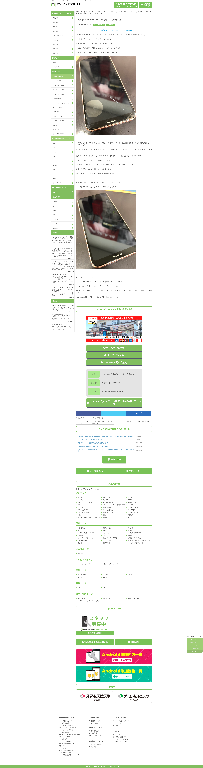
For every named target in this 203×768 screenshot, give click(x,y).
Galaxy (54, 147)
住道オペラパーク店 (134, 538)
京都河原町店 (107, 528)
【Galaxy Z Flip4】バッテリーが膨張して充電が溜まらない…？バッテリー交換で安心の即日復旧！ (62, 263)
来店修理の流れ (57, 62)
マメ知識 (55, 210)
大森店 (80, 515)
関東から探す (56, 18)
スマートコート (57, 129)
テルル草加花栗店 (83, 512)
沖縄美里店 (106, 598)
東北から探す (56, 31)
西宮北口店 (131, 528)
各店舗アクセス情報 (95, 744)
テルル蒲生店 (107, 507)
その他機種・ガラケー (58, 183)
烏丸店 (105, 535)
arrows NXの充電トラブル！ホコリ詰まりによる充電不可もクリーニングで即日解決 (62, 276)
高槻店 (130, 535)
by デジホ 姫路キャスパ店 (86, 533)
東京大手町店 (132, 517)
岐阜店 (80, 577)
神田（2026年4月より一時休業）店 (89, 517)
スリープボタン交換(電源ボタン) (61, 89)
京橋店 (105, 530)
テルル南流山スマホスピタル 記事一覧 (90, 418)
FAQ (53, 192)
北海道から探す (57, 26)
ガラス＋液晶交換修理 (58, 85)
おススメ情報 (56, 206)
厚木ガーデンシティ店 (85, 502)
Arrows (54, 174)
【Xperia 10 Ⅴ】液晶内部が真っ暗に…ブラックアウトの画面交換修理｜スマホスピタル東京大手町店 (106, 450)
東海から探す (56, 40)
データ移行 (55, 219)
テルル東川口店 (108, 512)
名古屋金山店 (107, 575)
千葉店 (105, 515)
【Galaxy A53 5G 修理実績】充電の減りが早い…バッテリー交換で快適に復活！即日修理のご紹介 (62, 250)
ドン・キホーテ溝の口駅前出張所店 (114, 505)
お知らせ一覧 (117, 723)
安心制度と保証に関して (121, 737)
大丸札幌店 (81, 553)
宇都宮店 (105, 517)
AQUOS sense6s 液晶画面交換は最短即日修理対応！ (94, 443)
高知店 (80, 588)
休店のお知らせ (57, 324)
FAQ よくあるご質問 (95, 735)
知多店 (130, 575)
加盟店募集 (92, 747)
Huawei (55, 165)
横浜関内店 (106, 500)
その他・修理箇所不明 (58, 134)
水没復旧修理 (56, 111)
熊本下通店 (81, 598)
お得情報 (55, 201)
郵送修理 (55, 214)
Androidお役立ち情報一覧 (121, 721)
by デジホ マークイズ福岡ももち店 (89, 601)
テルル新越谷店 (108, 510)
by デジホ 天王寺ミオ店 (135, 543)
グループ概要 (117, 735)
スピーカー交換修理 (58, 107)
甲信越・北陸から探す (58, 35)
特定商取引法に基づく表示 (121, 739)
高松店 (105, 588)
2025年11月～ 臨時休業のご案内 (63, 305)
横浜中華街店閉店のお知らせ (61, 315)
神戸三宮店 (106, 533)
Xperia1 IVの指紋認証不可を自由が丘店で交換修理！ (93, 446)
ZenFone (55, 160)
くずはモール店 (83, 540)
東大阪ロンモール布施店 (110, 538)
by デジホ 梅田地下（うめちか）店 (139, 540)
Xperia (54, 143)
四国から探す (56, 49)
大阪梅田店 (81, 528)
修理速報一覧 (117, 725)
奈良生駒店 (81, 535)
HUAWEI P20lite (110, 24)
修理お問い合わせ (95, 721)
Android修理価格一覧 (59, 187)
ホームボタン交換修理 (58, 94)
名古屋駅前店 (82, 575)
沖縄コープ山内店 (133, 598)
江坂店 (80, 543)
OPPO (54, 169)
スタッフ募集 (93, 723)
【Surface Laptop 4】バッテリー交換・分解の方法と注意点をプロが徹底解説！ (62, 289)
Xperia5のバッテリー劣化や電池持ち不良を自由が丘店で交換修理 (62, 238)
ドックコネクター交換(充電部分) (61, 103)
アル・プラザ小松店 (84, 564)
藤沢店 (130, 497)
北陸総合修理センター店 (110, 564)
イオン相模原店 (108, 502)
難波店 (130, 530)
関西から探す (56, 22)
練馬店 (80, 505)
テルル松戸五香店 (83, 510)
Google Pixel (56, 152)
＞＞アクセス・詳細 (195, 648)
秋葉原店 (80, 500)
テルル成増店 (132, 510)
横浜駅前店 (106, 497)
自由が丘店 (131, 515)
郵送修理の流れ (57, 67)
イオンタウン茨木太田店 (85, 538)
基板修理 (55, 125)
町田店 (130, 500)
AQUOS (55, 156)
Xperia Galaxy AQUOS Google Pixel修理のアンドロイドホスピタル (97, 12)
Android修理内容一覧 (59, 76)
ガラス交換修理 (57, 81)
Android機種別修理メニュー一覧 (69, 755)
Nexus (54, 178)
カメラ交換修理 (57, 98)
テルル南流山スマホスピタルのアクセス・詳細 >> (114, 30)
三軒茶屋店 (131, 505)
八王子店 (80, 507)
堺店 (79, 530)
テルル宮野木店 (133, 507)
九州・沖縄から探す (58, 53)
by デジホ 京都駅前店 (135, 533)
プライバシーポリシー (120, 741)
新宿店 (80, 497)
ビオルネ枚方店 (108, 540)
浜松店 (105, 577)
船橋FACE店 (132, 502)
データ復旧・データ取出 (59, 120)
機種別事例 (55, 228)
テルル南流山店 (133, 512)
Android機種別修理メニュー (61, 138)
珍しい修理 (55, 223)
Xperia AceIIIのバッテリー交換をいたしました (91, 439)
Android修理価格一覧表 (66, 752)
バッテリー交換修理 (58, 116)
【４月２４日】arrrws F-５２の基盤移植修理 (136, 421)
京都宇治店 (106, 543)
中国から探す (56, 44)
